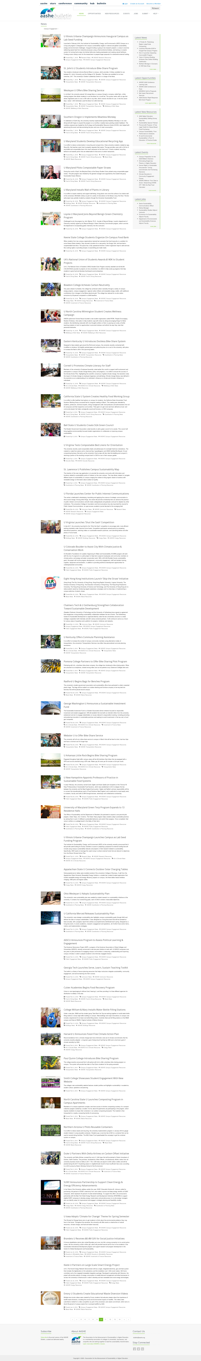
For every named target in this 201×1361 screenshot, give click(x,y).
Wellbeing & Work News (112, 106)
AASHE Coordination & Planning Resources (79, 205)
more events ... (153, 190)
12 (110, 1319)
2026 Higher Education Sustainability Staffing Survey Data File (148, 118)
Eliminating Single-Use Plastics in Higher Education (147, 162)
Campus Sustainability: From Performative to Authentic (148, 132)
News (81, 13)
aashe (43, 3)
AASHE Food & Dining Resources (91, 133)
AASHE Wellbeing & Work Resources (77, 108)
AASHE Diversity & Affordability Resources (99, 1254)
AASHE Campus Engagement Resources (97, 60)
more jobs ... (154, 226)
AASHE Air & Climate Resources (90, 386)
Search (156, 8)
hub (92, 3)
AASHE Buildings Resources (86, 203)
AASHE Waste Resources (73, 159)
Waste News (108, 157)
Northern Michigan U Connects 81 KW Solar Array (148, 65)
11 (105, 1319)
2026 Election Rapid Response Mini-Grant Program (148, 99)
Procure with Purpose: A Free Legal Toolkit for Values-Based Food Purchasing (148, 127)
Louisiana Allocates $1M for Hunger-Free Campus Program (148, 49)
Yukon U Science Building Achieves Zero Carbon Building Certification (148, 59)
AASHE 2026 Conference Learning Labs (146, 83)
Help (155, 13)
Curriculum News (86, 509)
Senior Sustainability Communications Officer (146, 204)
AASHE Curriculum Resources (104, 509)
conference (65, 3)
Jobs (136, 13)
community (81, 3)
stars (53, 3)
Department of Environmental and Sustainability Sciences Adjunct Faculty (148, 221)
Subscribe (44, 1337)
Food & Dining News (72, 133)
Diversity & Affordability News (75, 1254)
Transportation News (72, 82)
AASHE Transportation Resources (91, 82)
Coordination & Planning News (108, 203)
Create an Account (137, 4)
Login (126, 4)
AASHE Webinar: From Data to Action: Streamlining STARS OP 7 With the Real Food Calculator (148, 183)
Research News (86, 58)
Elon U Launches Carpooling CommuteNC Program (147, 54)
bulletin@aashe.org (139, 1337)
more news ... (154, 69)
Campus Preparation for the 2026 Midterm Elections (147, 158)
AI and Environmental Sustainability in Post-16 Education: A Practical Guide (148, 138)
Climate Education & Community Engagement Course (146, 176)
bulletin (101, 3)
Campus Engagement (50, 29)
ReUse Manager (144, 208)
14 (119, 1319)
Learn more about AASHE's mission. (94, 1344)
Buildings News (70, 203)
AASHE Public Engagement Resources (96, 570)
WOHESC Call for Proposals (147, 91)
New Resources (112, 13)
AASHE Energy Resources (84, 301)
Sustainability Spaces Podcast (148, 123)
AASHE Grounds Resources (85, 461)
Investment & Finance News (104, 301)
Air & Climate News (71, 386)
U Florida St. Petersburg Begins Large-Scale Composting (146, 44)
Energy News (70, 301)
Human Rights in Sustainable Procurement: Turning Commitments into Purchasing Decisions (148, 168)
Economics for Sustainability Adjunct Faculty (147, 215)
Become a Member (154, 4)
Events (126, 13)
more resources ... (152, 143)
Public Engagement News (73, 570)
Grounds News (70, 461)
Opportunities (94, 13)
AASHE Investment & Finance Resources (78, 303)
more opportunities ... (151, 103)
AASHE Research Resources (102, 58)
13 (115, 1319)
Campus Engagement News (74, 60)
